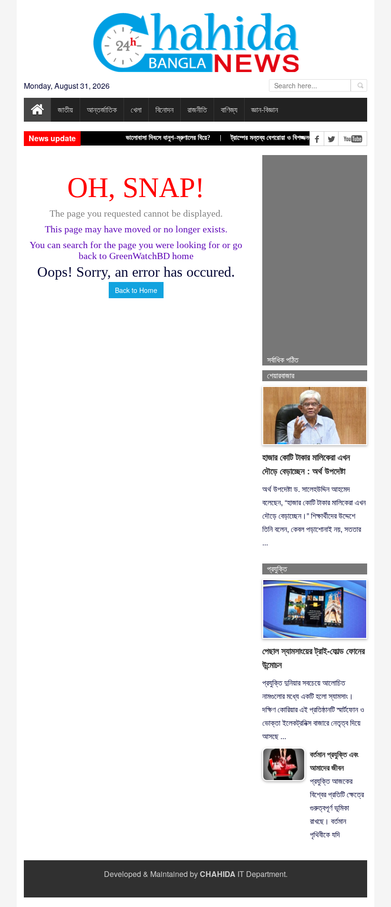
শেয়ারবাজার (280, 376)
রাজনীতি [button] (197, 109)
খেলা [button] (136, 109)
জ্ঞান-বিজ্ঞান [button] (264, 109)
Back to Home (136, 290)
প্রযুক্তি (277, 569)
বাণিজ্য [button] (229, 109)
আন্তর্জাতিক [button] (102, 109)
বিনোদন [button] (164, 109)
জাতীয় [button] (65, 109)
